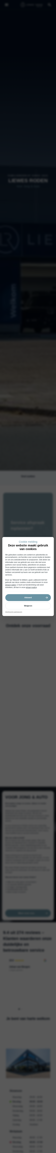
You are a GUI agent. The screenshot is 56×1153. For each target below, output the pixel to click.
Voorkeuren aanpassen (13, 612)
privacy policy (10, 585)
